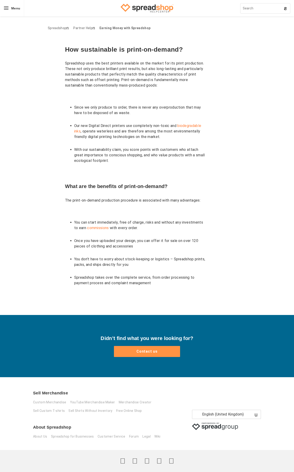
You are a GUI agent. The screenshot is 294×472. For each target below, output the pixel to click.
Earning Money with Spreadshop (124, 28)
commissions (98, 228)
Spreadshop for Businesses (72, 436)
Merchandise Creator (135, 402)
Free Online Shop (129, 411)
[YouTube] (171, 461)
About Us (40, 436)
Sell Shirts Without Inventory (90, 411)
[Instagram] (147, 461)
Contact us (147, 351)
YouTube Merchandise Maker (92, 402)
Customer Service (111, 436)
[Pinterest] (159, 461)
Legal (146, 436)
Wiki (157, 436)
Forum (134, 436)
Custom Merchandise (49, 402)
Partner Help (83, 28)
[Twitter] (122, 461)
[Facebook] (134, 461)
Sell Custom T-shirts (49, 411)
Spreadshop (57, 28)
